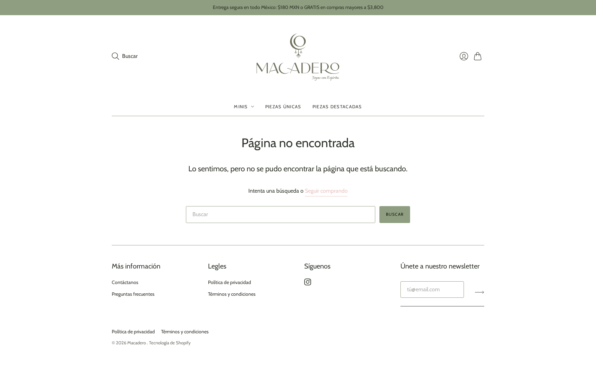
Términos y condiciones (232, 294)
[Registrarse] (479, 292)
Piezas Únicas (283, 106)
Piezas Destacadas (337, 106)
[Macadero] (298, 56)
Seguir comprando (326, 191)
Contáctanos (125, 282)
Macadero (137, 342)
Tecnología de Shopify (170, 342)
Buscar (395, 214)
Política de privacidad (229, 282)
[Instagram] (307, 283)
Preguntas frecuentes (133, 294)
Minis (241, 106)
